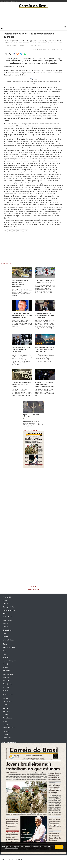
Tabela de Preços (33, 592)
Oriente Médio (7, 630)
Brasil (5, 600)
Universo (6, 734)
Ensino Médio (7, 620)
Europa (5, 623)
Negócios (6, 681)
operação (19, 230)
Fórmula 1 (6, 664)
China (9, 230)
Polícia (5, 633)
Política (5, 637)
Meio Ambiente (8, 674)
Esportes (6, 657)
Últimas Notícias (11, 45)
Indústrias (6, 671)
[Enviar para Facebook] (14, 54)
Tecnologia (41, 45)
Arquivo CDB (7, 597)
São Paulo (6, 687)
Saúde (5, 721)
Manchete (6, 711)
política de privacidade (11, 848)
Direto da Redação (9, 610)
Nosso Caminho (33, 589)
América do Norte (9, 648)
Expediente (33, 586)
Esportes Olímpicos (9, 661)
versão (25, 230)
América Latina (8, 695)
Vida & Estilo (7, 738)
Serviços (5, 725)
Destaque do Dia (24, 45)
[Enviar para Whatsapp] (25, 54)
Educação (6, 614)
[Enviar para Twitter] (10, 54)
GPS (14, 230)
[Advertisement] (33, 18)
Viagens (5, 690)
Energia (5, 654)
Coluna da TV (7, 701)
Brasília (5, 698)
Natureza (6, 677)
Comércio (6, 705)
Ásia (4, 651)
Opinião (5, 627)
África (5, 644)
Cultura (5, 604)
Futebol (5, 667)
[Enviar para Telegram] (21, 54)
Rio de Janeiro (7, 684)
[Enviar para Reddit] (17, 54)
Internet (33, 45)
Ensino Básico (7, 617)
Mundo (5, 715)
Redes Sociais (7, 718)
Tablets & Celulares (9, 728)
